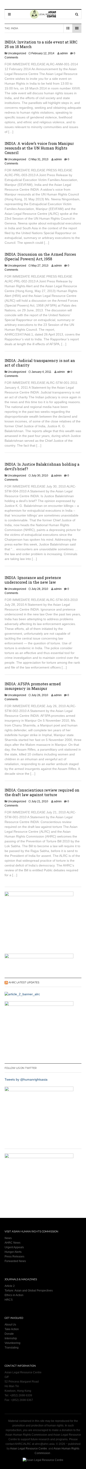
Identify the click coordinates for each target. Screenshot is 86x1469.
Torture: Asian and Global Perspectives (29, 1290)
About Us (10, 1324)
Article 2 (10, 1286)
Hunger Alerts (13, 1252)
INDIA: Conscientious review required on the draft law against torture (42, 792)
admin (64, 53)
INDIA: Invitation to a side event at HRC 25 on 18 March (41, 44)
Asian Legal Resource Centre (28, 1448)
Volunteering (12, 1343)
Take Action (12, 1329)
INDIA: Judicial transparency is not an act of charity (40, 362)
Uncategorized (17, 53)
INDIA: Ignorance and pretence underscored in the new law (33, 580)
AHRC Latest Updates (23, 982)
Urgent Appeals (14, 1247)
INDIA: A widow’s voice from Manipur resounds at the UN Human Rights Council (39, 148)
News (8, 1238)
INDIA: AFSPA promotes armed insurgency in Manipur (33, 686)
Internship (11, 1338)
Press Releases (14, 1256)
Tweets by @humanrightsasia (26, 1079)
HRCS (9, 1299)
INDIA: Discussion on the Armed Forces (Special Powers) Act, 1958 (40, 256)
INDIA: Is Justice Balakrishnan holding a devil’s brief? (42, 466)
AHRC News (12, 1242)
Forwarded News (15, 1261)
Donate (9, 1333)
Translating (12, 1347)
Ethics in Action (14, 1295)
